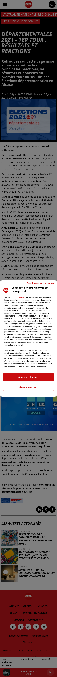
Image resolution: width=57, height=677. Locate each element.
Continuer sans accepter (40, 283)
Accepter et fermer (28, 377)
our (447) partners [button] (18, 297)
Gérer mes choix (28, 387)
